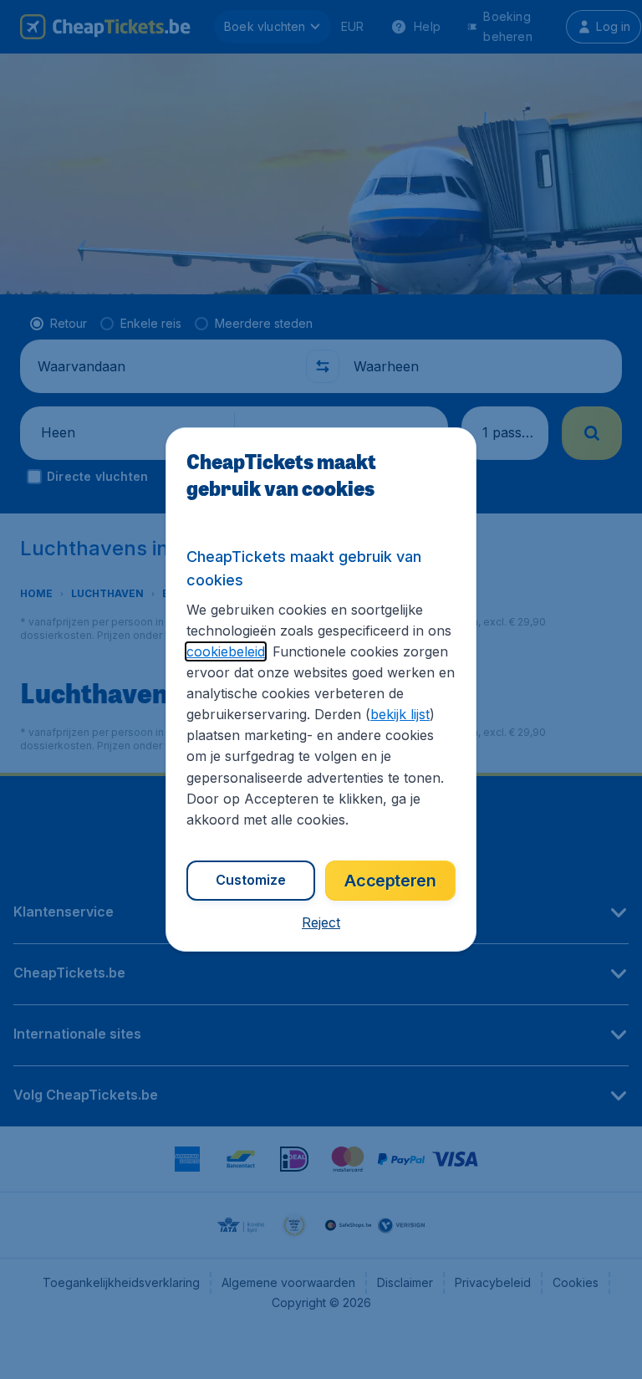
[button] (321, 922)
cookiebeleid (225, 651)
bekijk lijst (400, 714)
